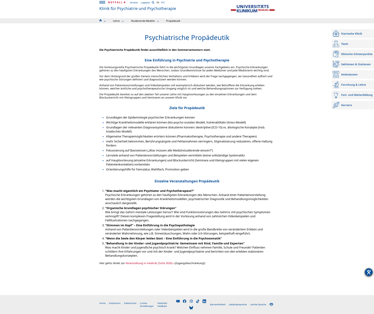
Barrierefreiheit (218, 304)
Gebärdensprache (239, 304)
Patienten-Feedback (162, 304)
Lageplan (145, 2)
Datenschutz (131, 303)
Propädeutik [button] (173, 20)
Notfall (115, 2)
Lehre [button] (116, 20)
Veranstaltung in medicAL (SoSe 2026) (148, 263)
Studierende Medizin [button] (143, 20)
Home (103, 303)
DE (157, 2)
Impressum (116, 303)
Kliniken (134, 2)
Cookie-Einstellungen (147, 304)
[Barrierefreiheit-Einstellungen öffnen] (369, 272)
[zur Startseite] (253, 8)
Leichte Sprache (259, 304)
